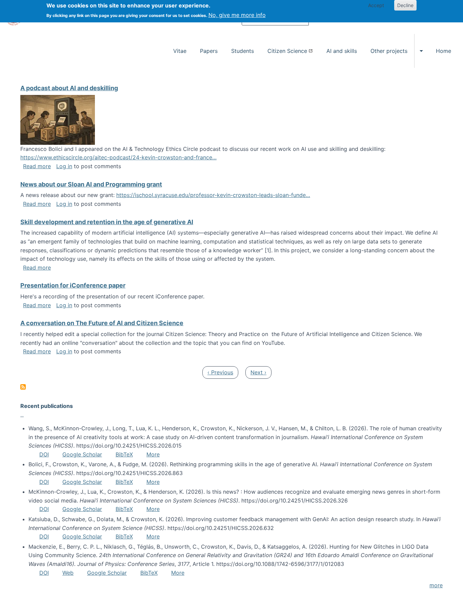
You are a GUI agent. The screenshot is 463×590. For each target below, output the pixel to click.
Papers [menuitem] (209, 50)
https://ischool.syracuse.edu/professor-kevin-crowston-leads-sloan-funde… (213, 195)
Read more (37, 166)
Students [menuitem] (242, 50)
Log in (64, 166)
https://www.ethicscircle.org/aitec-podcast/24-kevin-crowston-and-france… (118, 157)
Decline (405, 5)
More (153, 454)
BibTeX (124, 454)
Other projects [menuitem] (388, 50)
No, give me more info (237, 15)
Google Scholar (82, 454)
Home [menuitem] (443, 50)
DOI (44, 454)
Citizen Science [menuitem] (287, 50)
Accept (376, 5)
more (436, 585)
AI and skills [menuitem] (341, 50)
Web (68, 572)
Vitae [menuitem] (179, 50)
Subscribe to (23, 387)
